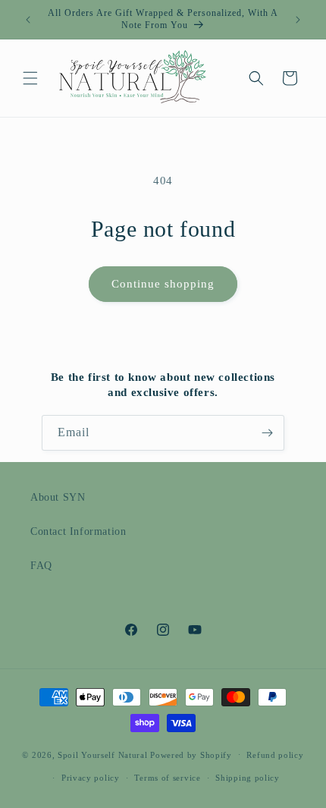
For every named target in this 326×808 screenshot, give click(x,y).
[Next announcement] (298, 19)
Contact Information (78, 531)
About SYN (57, 497)
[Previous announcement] (28, 19)
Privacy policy (90, 777)
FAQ (41, 565)
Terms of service (167, 777)
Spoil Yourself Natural (102, 754)
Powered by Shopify (191, 754)
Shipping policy (247, 777)
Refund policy (274, 754)
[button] (30, 78)
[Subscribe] (267, 433)
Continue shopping (163, 284)
